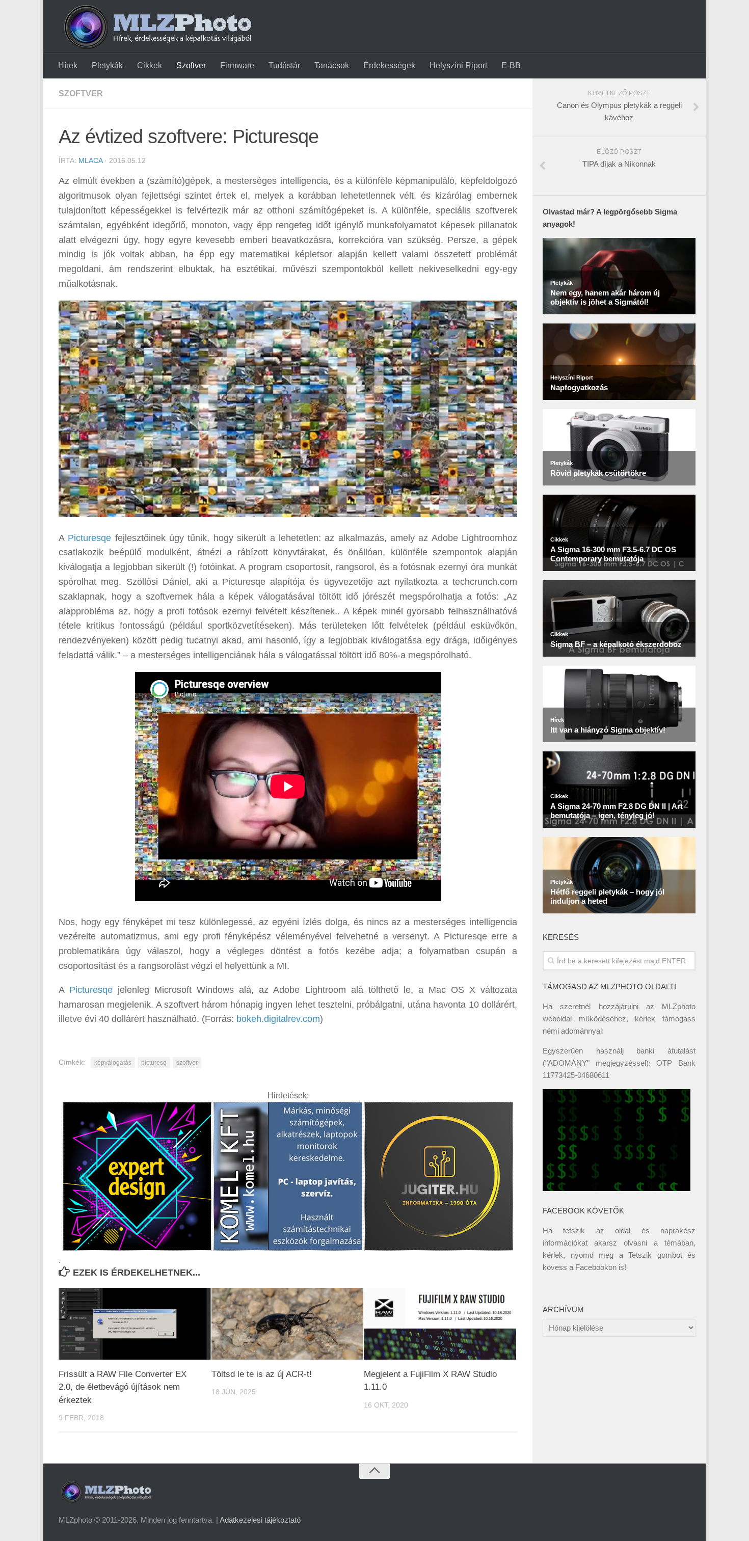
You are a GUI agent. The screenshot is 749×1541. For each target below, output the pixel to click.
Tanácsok (331, 65)
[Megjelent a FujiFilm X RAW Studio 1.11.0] (440, 1324)
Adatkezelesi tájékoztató (260, 1520)
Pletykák (107, 65)
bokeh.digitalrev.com (278, 1019)
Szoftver (191, 65)
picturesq (154, 1062)
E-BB (511, 65)
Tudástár (284, 65)
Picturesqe (89, 538)
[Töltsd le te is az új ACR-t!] (287, 1324)
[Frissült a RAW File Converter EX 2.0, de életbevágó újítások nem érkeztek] (135, 1324)
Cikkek (149, 65)
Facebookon (596, 1267)
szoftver (187, 1062)
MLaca (90, 160)
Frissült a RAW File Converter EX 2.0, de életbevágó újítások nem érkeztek (122, 1387)
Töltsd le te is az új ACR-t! (261, 1374)
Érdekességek (389, 65)
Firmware (237, 65)
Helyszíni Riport (458, 65)
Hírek (67, 65)
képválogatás (112, 1062)
